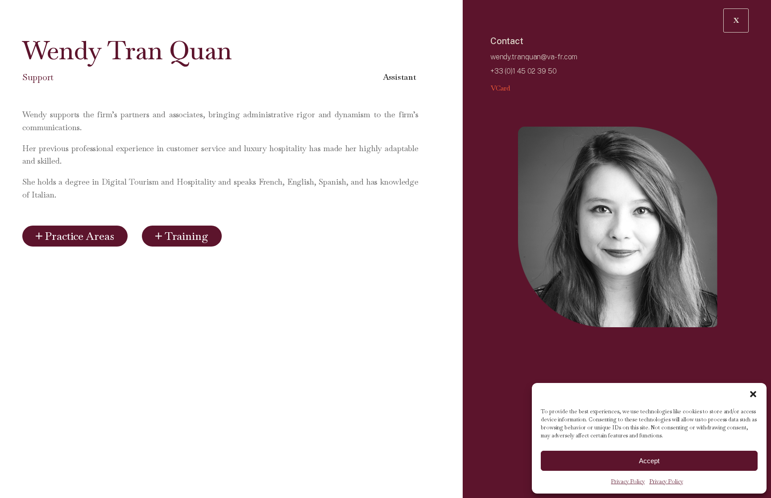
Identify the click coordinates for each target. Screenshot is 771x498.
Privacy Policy (628, 481)
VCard (500, 88)
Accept (649, 461)
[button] (753, 394)
